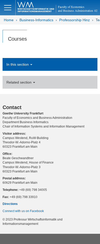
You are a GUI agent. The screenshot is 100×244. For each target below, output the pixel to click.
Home (9, 20)
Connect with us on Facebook (23, 211)
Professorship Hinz (74, 20)
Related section (19, 82)
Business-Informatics (36, 20)
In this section (18, 64)
